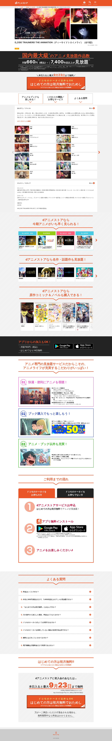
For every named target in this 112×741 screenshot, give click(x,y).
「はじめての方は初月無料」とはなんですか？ (39, 607)
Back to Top (56, 734)
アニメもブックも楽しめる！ (30, 98)
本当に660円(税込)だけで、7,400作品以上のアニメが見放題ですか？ (48, 599)
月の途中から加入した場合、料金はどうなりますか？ (42, 615)
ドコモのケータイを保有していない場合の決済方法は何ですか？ (46, 630)
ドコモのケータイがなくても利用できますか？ (39, 622)
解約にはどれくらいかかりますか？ (35, 638)
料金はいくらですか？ (31, 592)
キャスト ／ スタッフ (24, 183)
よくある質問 (80, 98)
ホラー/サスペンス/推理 (23, 121)
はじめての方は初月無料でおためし (56, 83)
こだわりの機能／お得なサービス (55, 98)
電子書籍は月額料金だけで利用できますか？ (39, 645)
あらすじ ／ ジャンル (24, 108)
